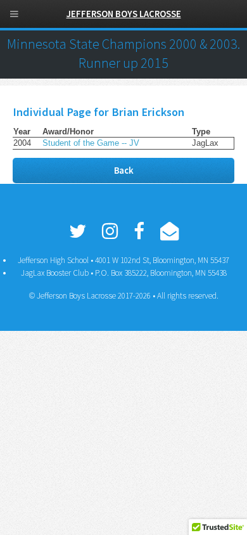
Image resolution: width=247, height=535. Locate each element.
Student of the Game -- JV (90, 143)
